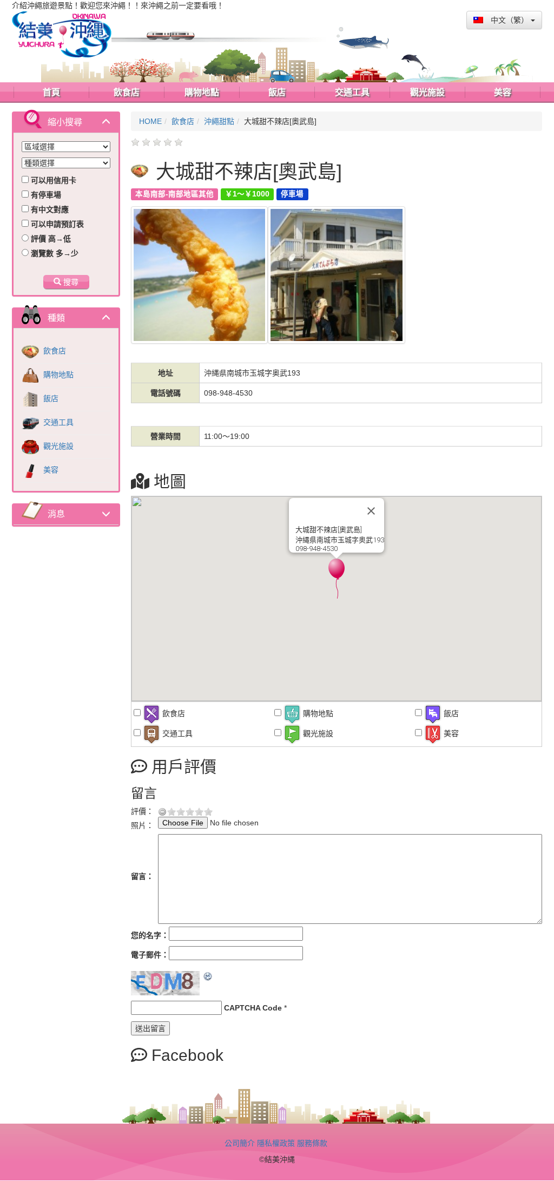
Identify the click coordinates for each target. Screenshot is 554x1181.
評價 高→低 (50, 238)
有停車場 (45, 195)
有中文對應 (49, 209)
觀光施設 (57, 446)
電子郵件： (150, 954)
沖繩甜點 (219, 121)
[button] (336, 578)
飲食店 (53, 350)
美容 (49, 469)
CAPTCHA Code (253, 1007)
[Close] (371, 511)
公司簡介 (240, 1143)
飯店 (49, 398)
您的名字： (150, 935)
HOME (150, 121)
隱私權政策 (276, 1143)
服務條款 (312, 1143)
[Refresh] (208, 976)
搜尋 (69, 282)
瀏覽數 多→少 (53, 253)
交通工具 (57, 422)
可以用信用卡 (52, 180)
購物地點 (57, 374)
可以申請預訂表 (56, 224)
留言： (142, 876)
